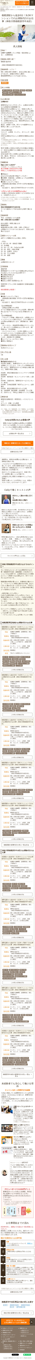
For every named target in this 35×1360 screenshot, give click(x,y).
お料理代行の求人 (8, 1348)
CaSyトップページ (8, 1328)
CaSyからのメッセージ (9, 1334)
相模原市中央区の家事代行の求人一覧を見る (16, 1075)
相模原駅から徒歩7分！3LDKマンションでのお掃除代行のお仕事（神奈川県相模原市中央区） (17, 804)
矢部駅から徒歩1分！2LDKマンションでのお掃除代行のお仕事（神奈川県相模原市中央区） (17, 1032)
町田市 (5, 1305)
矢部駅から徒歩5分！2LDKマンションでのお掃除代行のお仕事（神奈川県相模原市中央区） (17, 858)
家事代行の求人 (7, 1345)
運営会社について (24, 1345)
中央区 (7, 8)
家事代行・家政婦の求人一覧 (18, 6)
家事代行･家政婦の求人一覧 (10, 1342)
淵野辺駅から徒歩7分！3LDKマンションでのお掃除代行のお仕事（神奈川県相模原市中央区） (17, 989)
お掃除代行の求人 (8, 1346)
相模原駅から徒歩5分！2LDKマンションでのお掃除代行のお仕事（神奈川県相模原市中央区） (17, 628)
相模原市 (2, 8)
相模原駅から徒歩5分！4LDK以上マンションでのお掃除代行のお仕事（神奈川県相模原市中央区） (17, 722)
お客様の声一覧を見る (16, 433)
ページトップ (31, 1322)
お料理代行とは (25, 1332)
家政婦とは (23, 1336)
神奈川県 (28, 6)
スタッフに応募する (22, 2)
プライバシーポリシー (26, 1347)
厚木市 (12, 1307)
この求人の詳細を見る (17, 669)
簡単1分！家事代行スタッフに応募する (17, 443)
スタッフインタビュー (9, 1337)
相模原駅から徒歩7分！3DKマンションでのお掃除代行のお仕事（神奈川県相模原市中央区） (17, 763)
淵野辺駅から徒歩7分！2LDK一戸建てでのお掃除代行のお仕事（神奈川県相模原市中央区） (17, 943)
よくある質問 (6, 1339)
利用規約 (22, 1349)
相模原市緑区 (14, 1305)
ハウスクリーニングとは (27, 1334)
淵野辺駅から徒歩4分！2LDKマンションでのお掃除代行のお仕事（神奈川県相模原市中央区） (17, 900)
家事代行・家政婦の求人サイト (6, 0)
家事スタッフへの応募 (26, 1343)
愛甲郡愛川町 (20, 1307)
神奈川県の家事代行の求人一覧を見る (16, 1313)
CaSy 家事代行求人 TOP (5, 6)
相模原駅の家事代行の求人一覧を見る (16, 845)
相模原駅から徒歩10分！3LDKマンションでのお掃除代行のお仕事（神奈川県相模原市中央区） (17, 677)
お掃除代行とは (25, 1330)
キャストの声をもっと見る (16, 556)
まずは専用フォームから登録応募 (15, 1321)
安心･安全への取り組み (26, 1341)
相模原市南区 (25, 1305)
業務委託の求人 (7, 1332)
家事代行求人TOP (16, 452)
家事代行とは (23, 1328)
